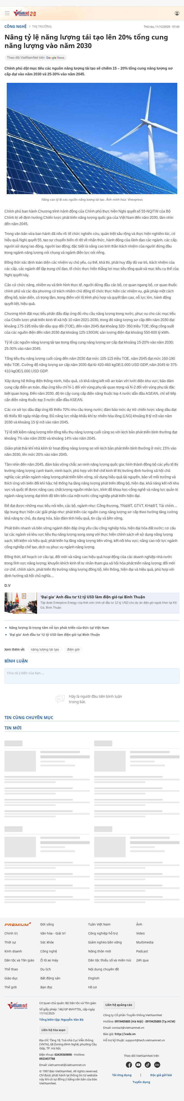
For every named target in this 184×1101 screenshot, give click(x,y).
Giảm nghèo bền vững (105, 942)
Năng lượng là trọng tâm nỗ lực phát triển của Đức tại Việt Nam (59, 627)
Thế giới (10, 987)
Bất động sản (50, 978)
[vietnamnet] (24, 15)
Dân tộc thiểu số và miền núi (109, 960)
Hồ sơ (92, 987)
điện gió (73, 649)
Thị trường (42, 26)
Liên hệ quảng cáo (118, 1005)
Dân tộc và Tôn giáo (19, 960)
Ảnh (139, 924)
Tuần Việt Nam (99, 924)
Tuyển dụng (141, 1082)
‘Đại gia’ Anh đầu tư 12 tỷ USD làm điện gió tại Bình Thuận (92, 597)
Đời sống (47, 924)
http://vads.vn (125, 1034)
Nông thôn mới (99, 951)
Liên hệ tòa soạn (54, 1030)
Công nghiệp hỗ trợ (103, 933)
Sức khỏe (47, 942)
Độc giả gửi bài (161, 1075)
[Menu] (7, 13)
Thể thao (11, 969)
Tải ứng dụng (121, 1075)
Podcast (142, 951)
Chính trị (11, 933)
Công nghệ (15, 26)
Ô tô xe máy (49, 960)
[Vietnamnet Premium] (17, 926)
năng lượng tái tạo (45, 649)
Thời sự (10, 942)
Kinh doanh (13, 951)
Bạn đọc (46, 987)
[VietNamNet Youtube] (138, 1067)
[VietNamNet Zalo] (157, 1067)
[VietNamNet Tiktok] (148, 1067)
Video (140, 933)
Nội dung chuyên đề (103, 969)
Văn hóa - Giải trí (53, 933)
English (93, 978)
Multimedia (144, 942)
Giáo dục (11, 978)
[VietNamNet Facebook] (129, 1067)
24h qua (142, 960)
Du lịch (45, 969)
